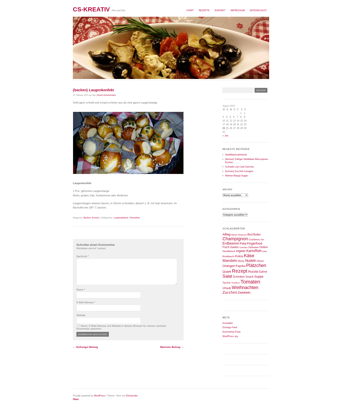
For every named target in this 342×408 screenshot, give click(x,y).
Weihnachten (245, 287)
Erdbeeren (230, 243)
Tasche (226, 282)
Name (80, 289)
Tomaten (250, 282)
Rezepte (204, 10)
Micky (241, 261)
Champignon (235, 238)
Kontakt (220, 10)
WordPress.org (230, 336)
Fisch (225, 247)
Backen (87, 217)
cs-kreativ (91, 9)
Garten (234, 247)
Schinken (239, 276)
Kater (264, 251)
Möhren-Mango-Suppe (236, 175)
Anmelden (227, 323)
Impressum (237, 10)
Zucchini (229, 292)
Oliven (260, 261)
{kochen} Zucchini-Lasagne (239, 171)
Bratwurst (242, 235)
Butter (257, 234)
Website (81, 315)
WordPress (99, 395)
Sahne (263, 271)
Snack (249, 276)
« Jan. (225, 135)
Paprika (240, 265)
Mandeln (229, 260)
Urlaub (226, 288)
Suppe (258, 276)
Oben (76, 399)
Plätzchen (256, 265)
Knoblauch (228, 256)
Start (190, 10)
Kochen (95, 217)
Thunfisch (235, 283)
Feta (243, 243)
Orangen (228, 266)
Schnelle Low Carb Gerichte (239, 166)
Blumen (234, 235)
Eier (262, 240)
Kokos (239, 256)
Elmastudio (132, 395)
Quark (226, 271)
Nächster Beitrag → (172, 347)
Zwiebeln (244, 292)
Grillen (264, 247)
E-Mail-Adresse (85, 302)
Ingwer (241, 251)
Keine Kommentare (106, 95)
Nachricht (82, 256)
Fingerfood (254, 243)
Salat (227, 276)
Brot (250, 234)
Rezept (239, 271)
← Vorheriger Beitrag (85, 347)
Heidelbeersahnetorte (236, 154)
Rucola (253, 271)
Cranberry (254, 239)
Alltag (226, 234)
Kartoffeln (254, 251)
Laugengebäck (121, 217)
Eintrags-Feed (229, 327)
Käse (249, 255)
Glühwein (253, 247)
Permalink (135, 217)
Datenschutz (258, 10)
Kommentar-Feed (231, 331)
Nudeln (250, 261)
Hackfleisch (228, 251)
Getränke (243, 247)
